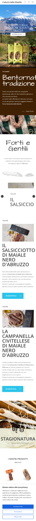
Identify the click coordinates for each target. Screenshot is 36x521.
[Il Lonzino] (26, 475)
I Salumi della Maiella (12, 2)
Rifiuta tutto (18, 517)
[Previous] (2, 196)
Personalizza (18, 512)
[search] (25, 2)
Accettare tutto (18, 506)
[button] (33, 2)
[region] (18, 502)
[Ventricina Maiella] (9, 475)
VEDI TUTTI (18, 462)
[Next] (34, 196)
